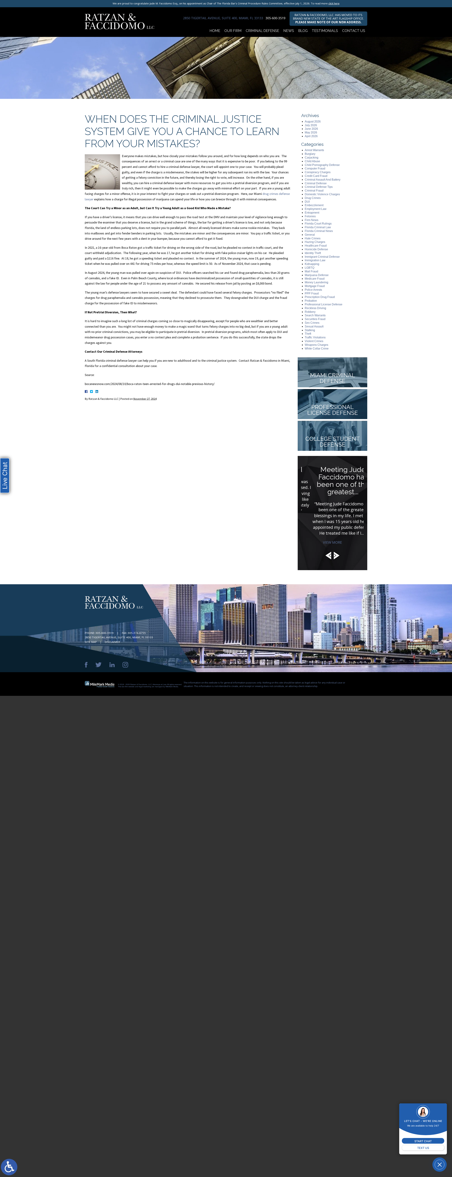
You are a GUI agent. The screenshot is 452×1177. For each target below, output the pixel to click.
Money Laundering (316, 282)
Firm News (311, 220)
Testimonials (325, 31)
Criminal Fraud (314, 190)
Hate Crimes (312, 238)
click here (334, 3)
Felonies (310, 216)
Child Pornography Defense (322, 164)
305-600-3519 (275, 18)
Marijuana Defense (317, 275)
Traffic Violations (315, 337)
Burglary (310, 153)
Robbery (310, 311)
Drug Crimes (313, 197)
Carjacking (311, 157)
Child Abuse (312, 161)
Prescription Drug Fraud (320, 296)
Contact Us (353, 31)
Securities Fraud (315, 319)
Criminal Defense (262, 31)
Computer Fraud (315, 168)
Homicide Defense (316, 249)
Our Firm (233, 31)
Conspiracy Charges (318, 172)
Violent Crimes (314, 341)
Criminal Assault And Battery (322, 179)
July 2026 (311, 125)
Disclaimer (112, 642)
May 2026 (311, 132)
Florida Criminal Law (318, 227)
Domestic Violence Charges (322, 194)
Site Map (91, 642)
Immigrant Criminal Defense (322, 256)
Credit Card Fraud (316, 175)
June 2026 (311, 128)
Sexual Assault (314, 326)
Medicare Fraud (315, 278)
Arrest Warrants (314, 150)
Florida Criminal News (319, 230)
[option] (332, 503)
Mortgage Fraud (315, 286)
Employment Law (315, 208)
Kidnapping (312, 263)
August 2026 (313, 121)
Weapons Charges (316, 344)
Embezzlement (314, 205)
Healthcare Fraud (316, 245)
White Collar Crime (317, 348)
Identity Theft (313, 253)
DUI (307, 201)
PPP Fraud (312, 293)
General (310, 234)
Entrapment (312, 212)
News (288, 31)
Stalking (310, 330)
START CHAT (423, 1141)
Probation (311, 300)
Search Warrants (315, 315)
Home (215, 31)
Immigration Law (315, 260)
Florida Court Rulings (318, 223)
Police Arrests (313, 289)
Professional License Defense (323, 304)
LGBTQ (309, 267)
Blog (303, 31)
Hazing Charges (315, 241)
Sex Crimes (312, 322)
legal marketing (145, 687)
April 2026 (311, 136)
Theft (308, 333)
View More (332, 542)
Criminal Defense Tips (319, 186)
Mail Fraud (311, 271)
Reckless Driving (315, 308)
